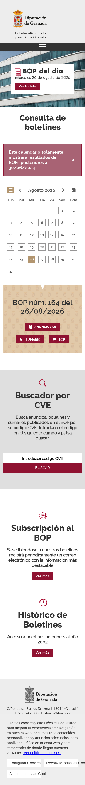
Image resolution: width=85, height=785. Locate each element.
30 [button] (73, 259)
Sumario (33, 339)
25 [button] (21, 259)
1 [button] (62, 210)
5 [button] (32, 223)
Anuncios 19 (45, 327)
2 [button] (74, 210)
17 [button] (10, 247)
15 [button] (62, 235)
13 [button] (42, 235)
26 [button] (32, 259)
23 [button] (73, 247)
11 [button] (21, 235)
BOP (61, 339)
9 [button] (74, 223)
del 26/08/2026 (42, 306)
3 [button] (11, 223)
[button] (42, 320)
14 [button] (52, 235)
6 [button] (42, 223)
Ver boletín (28, 86)
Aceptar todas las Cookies (25, 774)
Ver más (42, 576)
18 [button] (21, 247)
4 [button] (21, 223)
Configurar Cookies (25, 763)
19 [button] (32, 247)
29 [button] (62, 259)
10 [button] (10, 235)
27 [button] (42, 259)
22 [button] (62, 247)
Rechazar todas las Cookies (62, 763)
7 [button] (52, 223)
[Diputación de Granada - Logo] (30, 18)
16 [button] (73, 235)
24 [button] (10, 259)
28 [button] (52, 259)
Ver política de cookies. (42, 753)
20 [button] (42, 247)
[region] (42, 749)
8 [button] (62, 223)
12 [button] (32, 235)
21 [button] (52, 247)
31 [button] (10, 271)
